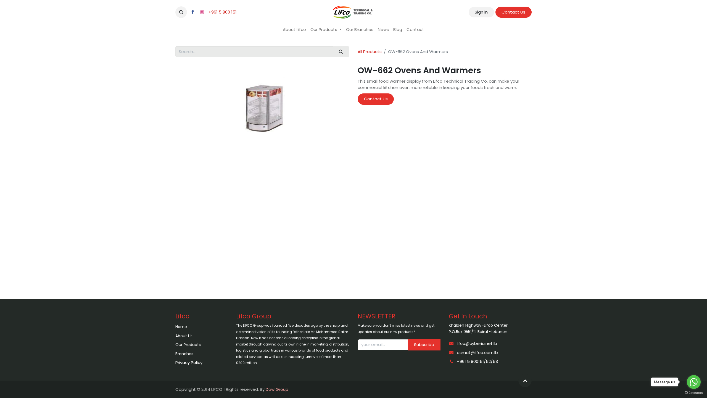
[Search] (341, 51)
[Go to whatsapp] (694, 382)
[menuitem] (294, 29)
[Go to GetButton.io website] (694, 392)
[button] (181, 12)
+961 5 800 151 (223, 12)
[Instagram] (202, 12)
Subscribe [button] (424, 344)
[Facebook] (192, 12)
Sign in (481, 12)
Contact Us (513, 12)
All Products (370, 51)
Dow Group (277, 389)
